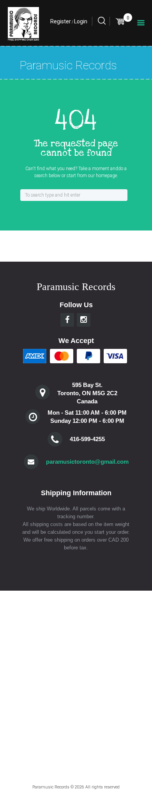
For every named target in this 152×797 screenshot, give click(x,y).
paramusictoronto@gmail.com (87, 461)
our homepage (102, 175)
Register (60, 21)
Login (80, 21)
